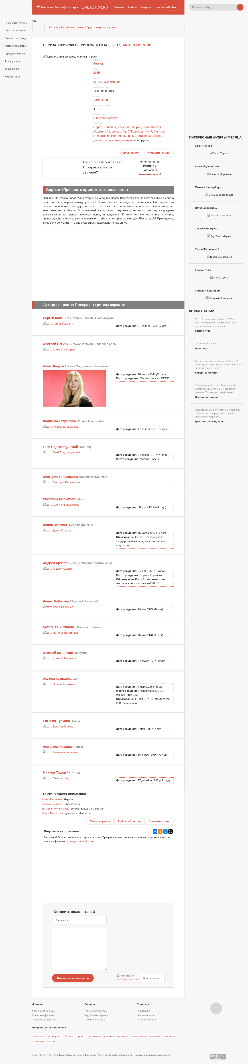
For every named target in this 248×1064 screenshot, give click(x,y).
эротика (51, 1041)
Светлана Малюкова (148, 135)
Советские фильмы (43, 1015)
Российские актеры (16, 22)
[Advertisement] (108, 264)
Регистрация (143, 1011)
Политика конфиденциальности (152, 1055)
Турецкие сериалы (94, 1019)
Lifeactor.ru (89, 1055)
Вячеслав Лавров (105, 118)
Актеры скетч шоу (146, 1019)
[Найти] (240, 7)
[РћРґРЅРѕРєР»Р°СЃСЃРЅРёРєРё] (160, 831)
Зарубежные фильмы (44, 1019)
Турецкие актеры (15, 53)
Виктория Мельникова (55, 808)
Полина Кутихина (56, 678)
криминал (113, 81)
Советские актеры (15, 30)
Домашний (100, 99)
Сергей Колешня (104, 127)
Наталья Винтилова (59, 627)
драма (80, 1036)
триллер (39, 1041)
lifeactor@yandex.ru (120, 1055)
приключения (139, 1036)
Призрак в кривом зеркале (101, 27)
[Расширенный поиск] (233, 7)
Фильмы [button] (37, 1004)
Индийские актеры (16, 45)
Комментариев (148, 174)
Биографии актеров (70, 1055)
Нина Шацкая (152, 127)
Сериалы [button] (90, 1004)
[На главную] (38, 27)
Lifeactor (53, 27)
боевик (69, 1036)
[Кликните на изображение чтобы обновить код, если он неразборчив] (128, 978)
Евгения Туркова (56, 721)
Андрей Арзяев (125, 140)
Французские (12, 61)
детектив (99, 81)
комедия (39, 1036)
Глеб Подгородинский (137, 131)
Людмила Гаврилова (107, 131)
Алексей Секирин (129, 127)
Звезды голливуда (15, 38)
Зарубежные (12, 68)
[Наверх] (216, 1008)
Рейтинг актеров (146, 1015)
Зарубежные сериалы (96, 1015)
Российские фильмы (43, 1011)
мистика (122, 1036)
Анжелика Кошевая (58, 747)
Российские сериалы (72, 27)
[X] (170, 831)
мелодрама (54, 1036)
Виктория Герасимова (60, 477)
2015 (96, 72)
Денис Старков (103, 140)
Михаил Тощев (54, 772)
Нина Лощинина (122, 135)
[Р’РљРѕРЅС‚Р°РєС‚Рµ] (155, 831)
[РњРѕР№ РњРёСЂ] (165, 831)
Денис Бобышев (56, 601)
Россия (98, 63)
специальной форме (81, 841)
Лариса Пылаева (52, 803)
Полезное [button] (143, 1004)
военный (155, 1036)
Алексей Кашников (58, 653)
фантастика (171, 1036)
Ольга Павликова (52, 813)
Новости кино (13, 76)
